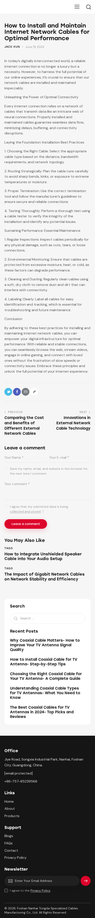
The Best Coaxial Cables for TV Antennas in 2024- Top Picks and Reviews (42, 712)
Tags (8, 548)
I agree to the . (30, 890)
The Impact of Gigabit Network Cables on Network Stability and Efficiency (44, 577)
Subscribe (85, 882)
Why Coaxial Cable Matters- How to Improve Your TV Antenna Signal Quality (45, 645)
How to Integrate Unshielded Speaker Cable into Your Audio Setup (43, 556)
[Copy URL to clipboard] (34, 392)
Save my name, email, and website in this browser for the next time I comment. (49, 471)
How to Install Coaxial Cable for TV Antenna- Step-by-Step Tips (43, 661)
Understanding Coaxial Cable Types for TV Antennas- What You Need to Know (45, 693)
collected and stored (25, 511)
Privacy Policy (40, 890)
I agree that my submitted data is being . (39, 509)
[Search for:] (47, 618)
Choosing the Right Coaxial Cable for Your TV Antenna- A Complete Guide (46, 676)
